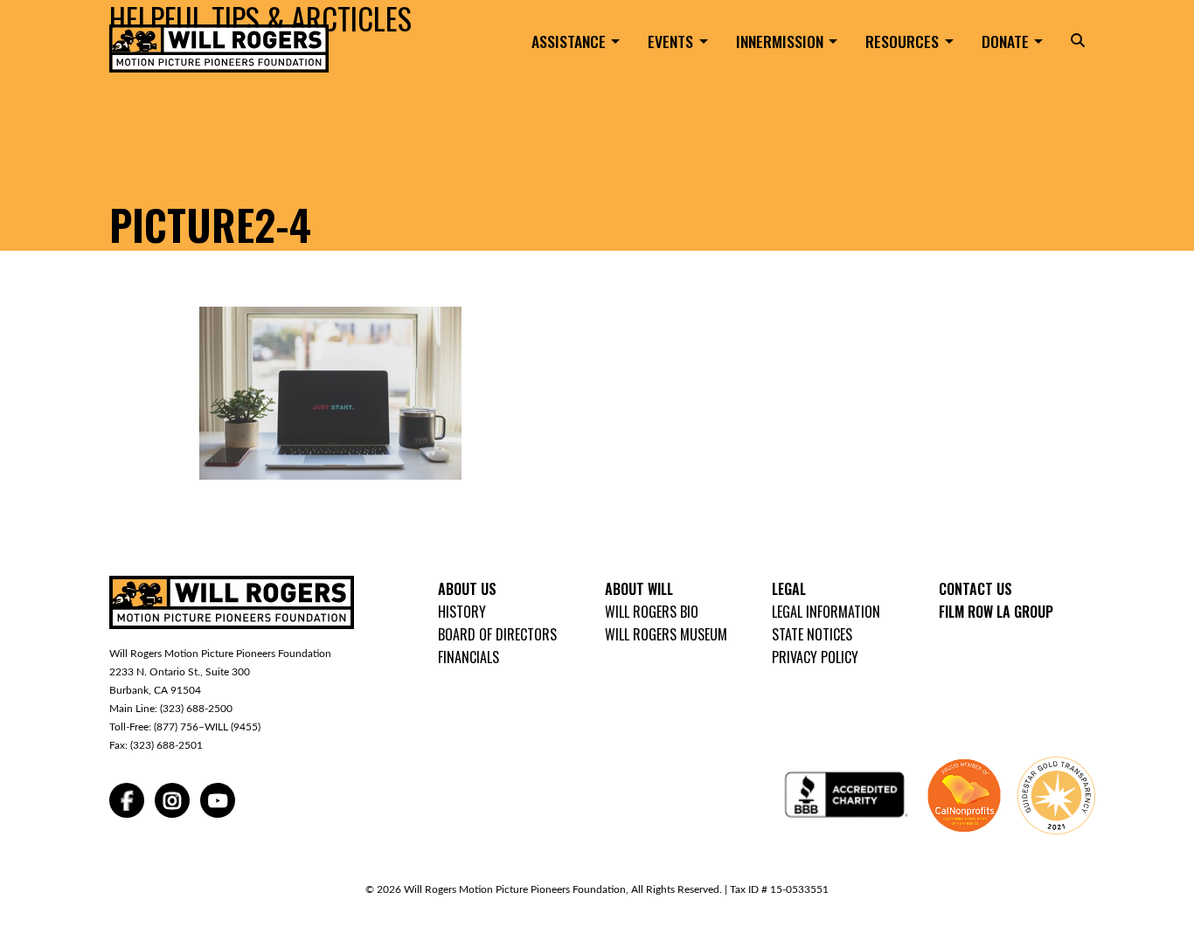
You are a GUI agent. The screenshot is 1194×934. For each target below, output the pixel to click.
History (462, 611)
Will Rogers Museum (666, 634)
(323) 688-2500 (196, 708)
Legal (789, 588)
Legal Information (826, 611)
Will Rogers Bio (651, 611)
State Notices (812, 634)
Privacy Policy (815, 657)
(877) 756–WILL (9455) (207, 727)
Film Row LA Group (996, 611)
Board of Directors (497, 634)
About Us (467, 588)
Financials (468, 657)
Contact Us (975, 588)
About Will (639, 588)
